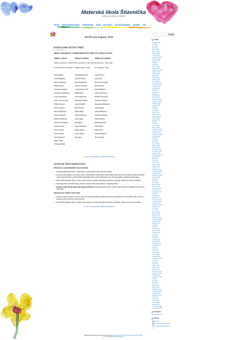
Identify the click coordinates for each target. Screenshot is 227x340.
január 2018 (156, 186)
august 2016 (156, 206)
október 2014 (156, 232)
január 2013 (156, 254)
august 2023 (156, 88)
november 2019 (157, 151)
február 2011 (156, 286)
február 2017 (156, 195)
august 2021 (156, 120)
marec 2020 (155, 144)
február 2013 (156, 252)
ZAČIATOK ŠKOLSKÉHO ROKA (70, 164)
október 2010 (156, 293)
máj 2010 (155, 297)
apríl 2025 (155, 64)
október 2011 (156, 275)
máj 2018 (155, 180)
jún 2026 (155, 46)
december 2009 (157, 306)
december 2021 (157, 116)
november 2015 (157, 219)
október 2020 (156, 132)
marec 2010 (155, 300)
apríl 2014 (155, 238)
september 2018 (157, 175)
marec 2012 (155, 265)
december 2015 (157, 217)
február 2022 (156, 114)
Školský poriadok (87, 25)
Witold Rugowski (119, 336)
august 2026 (156, 42)
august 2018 (156, 177)
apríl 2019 (155, 162)
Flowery (105, 336)
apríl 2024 (155, 75)
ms (153, 328)
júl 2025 (154, 62)
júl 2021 (154, 121)
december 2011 (157, 271)
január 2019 (156, 168)
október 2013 (156, 245)
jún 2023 (155, 90)
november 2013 (157, 243)
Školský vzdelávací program (71, 25)
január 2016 (156, 216)
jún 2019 (155, 158)
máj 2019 (155, 160)
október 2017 (156, 190)
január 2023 (156, 97)
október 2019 (156, 153)
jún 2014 (155, 234)
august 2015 (156, 223)
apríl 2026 (155, 49)
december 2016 (157, 199)
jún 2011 (155, 280)
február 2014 (156, 240)
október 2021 (156, 118)
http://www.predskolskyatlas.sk (161, 326)
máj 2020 (155, 140)
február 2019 (156, 166)
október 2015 (156, 221)
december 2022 (157, 99)
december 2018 (157, 169)
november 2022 (157, 101)
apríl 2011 (155, 284)
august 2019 (156, 156)
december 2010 (157, 289)
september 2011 (157, 276)
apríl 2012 (155, 263)
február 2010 (156, 302)
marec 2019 (155, 164)
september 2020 (157, 134)
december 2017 (157, 188)
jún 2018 (155, 179)
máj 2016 (155, 210)
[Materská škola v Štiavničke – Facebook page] (160, 323)
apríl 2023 (155, 94)
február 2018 (156, 184)
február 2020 (156, 145)
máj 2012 (155, 262)
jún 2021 (155, 123)
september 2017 (157, 192)
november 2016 (157, 201)
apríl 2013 (155, 251)
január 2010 (156, 304)
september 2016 (157, 204)
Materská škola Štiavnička (113, 12)
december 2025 (157, 57)
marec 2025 (155, 66)
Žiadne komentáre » (107, 157)
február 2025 (156, 68)
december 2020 (157, 129)
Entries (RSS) (125, 335)
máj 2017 (155, 193)
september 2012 (157, 258)
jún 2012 (155, 260)
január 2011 (155, 287)
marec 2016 (155, 212)
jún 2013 (155, 247)
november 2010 (157, 291)
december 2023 (157, 83)
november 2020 (157, 131)
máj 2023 (155, 92)
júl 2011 (154, 278)
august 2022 (156, 105)
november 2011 (157, 273)
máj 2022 (155, 109)
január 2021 (156, 127)
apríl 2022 (155, 110)
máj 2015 (155, 227)
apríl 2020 (155, 142)
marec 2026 (155, 51)
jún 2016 (155, 208)
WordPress (117, 335)
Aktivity (98, 25)
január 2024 (156, 81)
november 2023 (157, 85)
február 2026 (156, 53)
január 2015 (156, 230)
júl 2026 (154, 44)
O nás (144, 25)
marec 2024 (155, 77)
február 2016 (156, 214)
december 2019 (157, 149)
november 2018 (157, 171)
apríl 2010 (155, 299)
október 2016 (156, 203)
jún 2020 (155, 138)
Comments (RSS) (137, 335)
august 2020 (156, 136)
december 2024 (157, 70)
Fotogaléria (136, 25)
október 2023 (156, 86)
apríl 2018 (155, 182)
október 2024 (156, 72)
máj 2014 (155, 236)
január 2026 (156, 55)
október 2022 (156, 103)
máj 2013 (155, 249)
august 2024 (156, 73)
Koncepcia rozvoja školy (122, 25)
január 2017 (156, 197)
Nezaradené (94, 157)
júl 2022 (154, 107)
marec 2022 (155, 112)
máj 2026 (155, 48)
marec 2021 (155, 125)
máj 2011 (155, 282)
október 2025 (156, 59)
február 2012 (156, 267)
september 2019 (157, 155)
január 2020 (156, 147)
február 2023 (156, 96)
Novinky (56, 25)
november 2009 (157, 308)
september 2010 (157, 295)
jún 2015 (155, 225)
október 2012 (156, 256)
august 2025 (156, 61)
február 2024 (156, 79)
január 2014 (156, 241)
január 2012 (156, 269)
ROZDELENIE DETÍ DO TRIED (69, 47)
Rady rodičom (107, 25)
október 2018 (156, 173)
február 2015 (156, 228)
